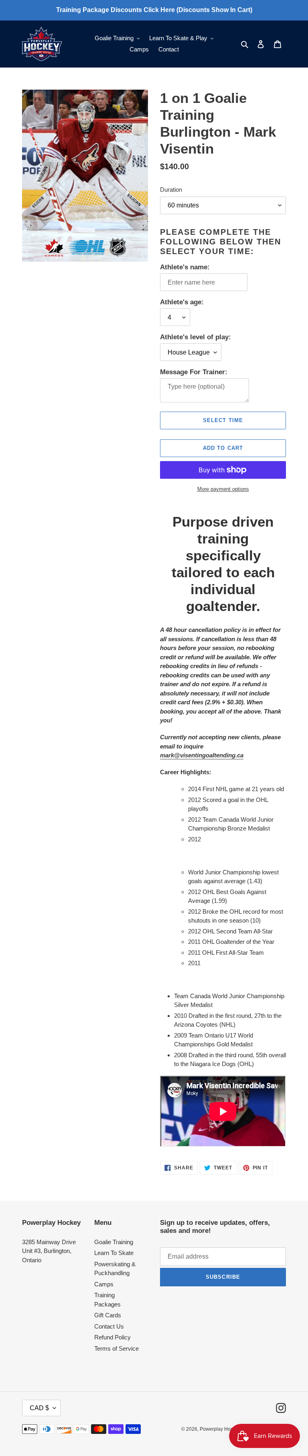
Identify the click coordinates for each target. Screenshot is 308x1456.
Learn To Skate (114, 1252)
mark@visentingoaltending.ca (201, 755)
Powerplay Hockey (220, 1429)
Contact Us (109, 1326)
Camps (103, 1284)
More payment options (223, 489)
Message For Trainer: (193, 372)
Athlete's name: (185, 267)
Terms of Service (116, 1348)
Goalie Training (113, 1242)
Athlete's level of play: (195, 337)
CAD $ (39, 1408)
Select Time (223, 420)
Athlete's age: (182, 302)
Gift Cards (107, 1315)
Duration (171, 189)
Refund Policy (112, 1337)
